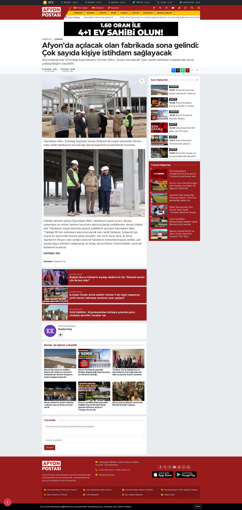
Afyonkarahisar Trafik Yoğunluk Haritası (181, 490)
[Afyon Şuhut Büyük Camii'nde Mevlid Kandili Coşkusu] (128, 391)
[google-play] (186, 474)
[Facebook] (160, 467)
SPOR (113, 13)
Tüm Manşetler (92, 495)
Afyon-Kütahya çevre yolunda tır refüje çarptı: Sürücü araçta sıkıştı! (183, 105)
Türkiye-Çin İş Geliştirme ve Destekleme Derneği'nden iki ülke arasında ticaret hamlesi (127, 372)
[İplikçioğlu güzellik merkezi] (121, 29)
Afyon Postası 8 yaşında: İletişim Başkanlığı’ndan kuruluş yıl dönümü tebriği (94, 372)
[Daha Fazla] (187, 70)
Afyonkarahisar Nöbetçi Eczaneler (62, 490)
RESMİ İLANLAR (164, 13)
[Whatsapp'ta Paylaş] (182, 70)
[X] (165, 467)
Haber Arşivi (169, 495)
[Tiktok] (179, 467)
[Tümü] (196, 80)
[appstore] (163, 474)
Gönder (50, 447)
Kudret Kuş (65, 329)
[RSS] (188, 467)
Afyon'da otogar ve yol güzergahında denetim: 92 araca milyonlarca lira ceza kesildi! (182, 155)
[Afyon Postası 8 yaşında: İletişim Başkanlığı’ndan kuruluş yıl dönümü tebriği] (94, 358)
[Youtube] (174, 467)
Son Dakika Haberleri (134, 495)
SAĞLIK (124, 13)
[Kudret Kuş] (50, 331)
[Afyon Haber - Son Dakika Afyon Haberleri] (51, 12)
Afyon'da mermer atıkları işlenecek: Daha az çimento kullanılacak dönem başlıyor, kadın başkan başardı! (183, 92)
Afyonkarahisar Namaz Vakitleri (139, 490)
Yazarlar (115, 8)
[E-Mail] (60, 335)
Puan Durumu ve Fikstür (57, 495)
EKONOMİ (148, 13)
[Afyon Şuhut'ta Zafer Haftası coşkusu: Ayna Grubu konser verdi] (60, 391)
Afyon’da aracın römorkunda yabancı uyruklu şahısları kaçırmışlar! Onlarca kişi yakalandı (183, 142)
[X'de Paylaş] (178, 70)
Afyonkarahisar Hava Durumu (99, 490)
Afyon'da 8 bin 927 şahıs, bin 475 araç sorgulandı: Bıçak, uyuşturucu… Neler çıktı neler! (182, 130)
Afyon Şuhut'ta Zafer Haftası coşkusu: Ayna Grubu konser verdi (58, 405)
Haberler (46, 39)
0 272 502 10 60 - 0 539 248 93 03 (114, 470)
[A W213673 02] (94, 183)
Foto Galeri (82, 8)
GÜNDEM (78, 13)
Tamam (197, 506)
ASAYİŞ (102, 13)
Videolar (99, 8)
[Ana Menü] (197, 8)
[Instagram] (170, 467)
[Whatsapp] (184, 467)
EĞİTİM (135, 13)
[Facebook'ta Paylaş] (173, 70)
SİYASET (91, 13)
